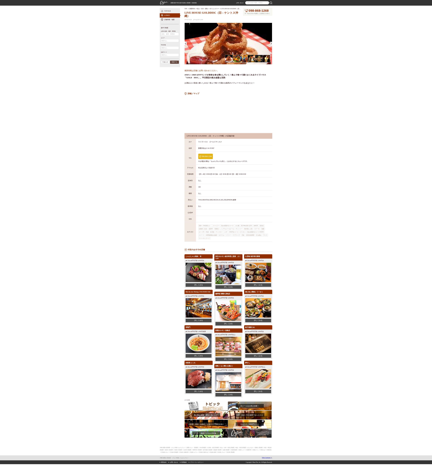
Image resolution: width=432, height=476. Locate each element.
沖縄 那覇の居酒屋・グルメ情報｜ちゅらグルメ (174, 458)
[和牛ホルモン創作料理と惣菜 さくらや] (228, 265)
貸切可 (211, 229)
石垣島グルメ (165, 452)
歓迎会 (217, 229)
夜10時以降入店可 (246, 225)
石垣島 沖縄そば (203, 452)
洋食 (243, 235)
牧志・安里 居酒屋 (241, 447)
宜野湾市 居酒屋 (197, 450)
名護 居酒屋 (226, 450)
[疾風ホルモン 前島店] (228, 338)
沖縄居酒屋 (234, 450)
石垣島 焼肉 (212, 452)
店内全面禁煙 (250, 235)
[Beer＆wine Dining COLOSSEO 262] (199, 299)
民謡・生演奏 (210, 232)
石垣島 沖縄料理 (183, 452)
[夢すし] (258, 370)
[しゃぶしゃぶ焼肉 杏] (199, 263)
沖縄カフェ (255, 450)
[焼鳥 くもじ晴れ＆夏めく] (228, 373)
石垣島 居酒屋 (174, 452)
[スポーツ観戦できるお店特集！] (206, 429)
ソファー (228, 235)
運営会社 (163, 462)
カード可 (201, 232)
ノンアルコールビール (227, 229)
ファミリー (216, 225)
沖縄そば (262, 450)
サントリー (239, 229)
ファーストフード (204, 238)
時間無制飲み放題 (211, 235)
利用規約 (184, 462)
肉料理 (256, 225)
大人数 (237, 225)
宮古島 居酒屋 (230, 452)
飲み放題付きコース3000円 (256, 232)
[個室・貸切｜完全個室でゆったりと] (249, 411)
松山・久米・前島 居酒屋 (227, 447)
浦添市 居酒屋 (169, 450)
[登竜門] (199, 334)
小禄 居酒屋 (202, 447)
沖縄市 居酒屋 (178, 450)
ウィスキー (219, 232)
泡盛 (262, 229)
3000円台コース (233, 232)
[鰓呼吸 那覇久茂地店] (228, 301)
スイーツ (201, 235)
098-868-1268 (259, 10)
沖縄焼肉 (269, 450)
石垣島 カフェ (194, 452)
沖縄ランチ (241, 450)
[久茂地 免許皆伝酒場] (258, 263)
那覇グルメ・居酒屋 (192, 447)
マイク (265, 235)
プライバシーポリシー (197, 462)
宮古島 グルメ (221, 452)
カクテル (221, 235)
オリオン (243, 232)
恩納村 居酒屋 (217, 450)
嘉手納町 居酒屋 (207, 450)
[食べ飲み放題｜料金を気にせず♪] (206, 411)
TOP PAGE (167, 11)
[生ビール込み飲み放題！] (249, 402)
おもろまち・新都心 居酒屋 (254, 447)
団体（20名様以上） (205, 225)
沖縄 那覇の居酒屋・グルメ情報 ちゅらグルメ (172, 447)
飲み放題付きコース (227, 225)
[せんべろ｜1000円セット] (249, 420)
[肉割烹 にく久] (199, 370)
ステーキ (257, 229)
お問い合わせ (240, 2)
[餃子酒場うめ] (258, 334)
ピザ (226, 232)
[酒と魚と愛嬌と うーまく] (258, 299)
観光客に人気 (248, 229)
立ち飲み (258, 235)
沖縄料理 (248, 450)
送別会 (262, 225)
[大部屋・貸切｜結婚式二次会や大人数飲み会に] (206, 420)
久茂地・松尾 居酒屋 (213, 447)
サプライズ (236, 235)
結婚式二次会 (203, 229)
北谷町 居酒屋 (187, 450)
